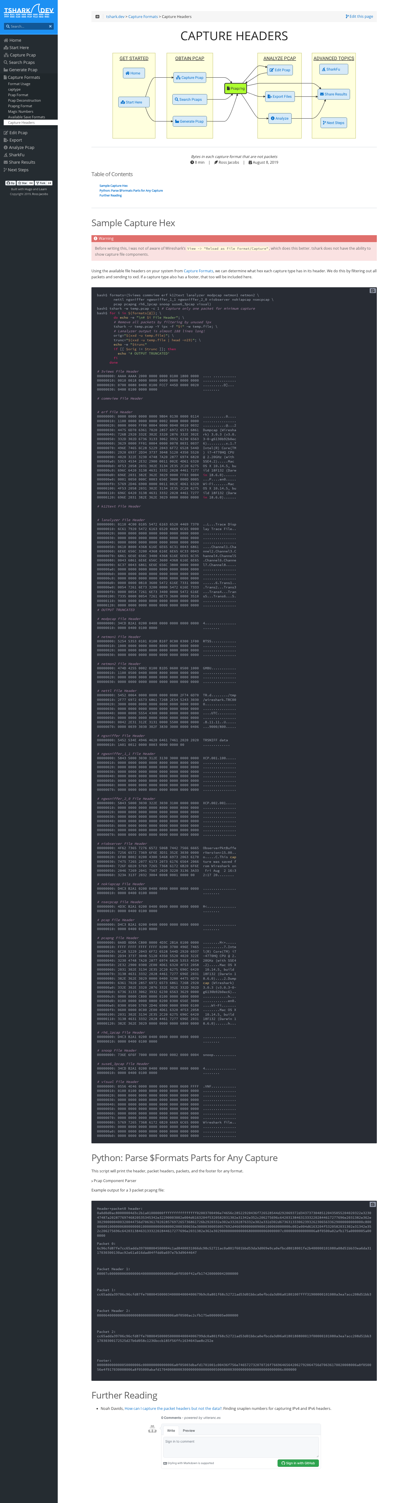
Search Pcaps (22, 62)
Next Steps (18, 169)
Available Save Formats (26, 117)
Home (15, 40)
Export (15, 140)
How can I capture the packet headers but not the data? (173, 1409)
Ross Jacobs (40, 194)
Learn (43, 189)
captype (14, 89)
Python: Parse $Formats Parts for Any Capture (131, 190)
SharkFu (16, 154)
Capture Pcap (23, 55)
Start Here (19, 47)
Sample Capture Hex (114, 185)
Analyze (281, 119)
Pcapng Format (20, 106)
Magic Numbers (20, 111)
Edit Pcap (18, 132)
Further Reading (111, 195)
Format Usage (19, 83)
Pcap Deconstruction (24, 100)
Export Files (282, 97)
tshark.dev (115, 17)
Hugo (28, 189)
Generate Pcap (23, 69)
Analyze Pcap (21, 147)
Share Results (22, 162)
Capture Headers (21, 122)
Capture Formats (24, 77)
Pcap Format (18, 94)
